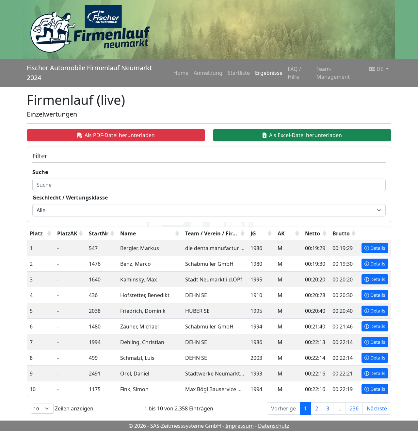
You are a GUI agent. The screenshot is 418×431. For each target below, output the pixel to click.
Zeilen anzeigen (73, 408)
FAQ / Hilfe (294, 72)
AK (281, 233)
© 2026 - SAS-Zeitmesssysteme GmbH (175, 425)
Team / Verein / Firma (213, 233)
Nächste (377, 408)
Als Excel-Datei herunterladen (305, 135)
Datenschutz (273, 425)
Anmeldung (208, 72)
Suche (40, 172)
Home (180, 72)
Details (377, 248)
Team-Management (333, 72)
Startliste (239, 72)
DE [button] (380, 68)
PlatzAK (67, 233)
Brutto (341, 233)
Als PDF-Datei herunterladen (120, 135)
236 (354, 408)
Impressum (239, 425)
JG (253, 233)
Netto (312, 233)
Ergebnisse (268, 72)
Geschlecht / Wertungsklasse (70, 197)
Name (128, 233)
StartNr (98, 233)
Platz (36, 233)
